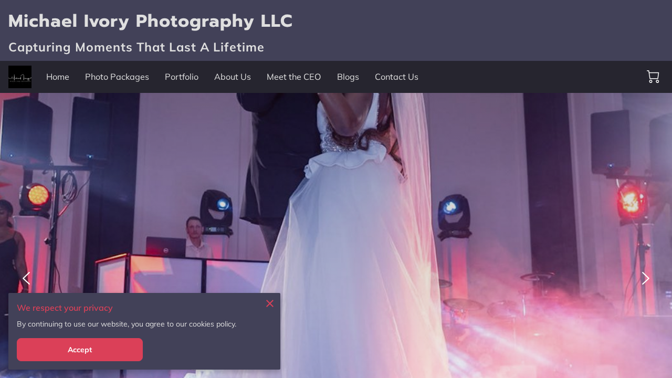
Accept (80, 349)
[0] (653, 76)
